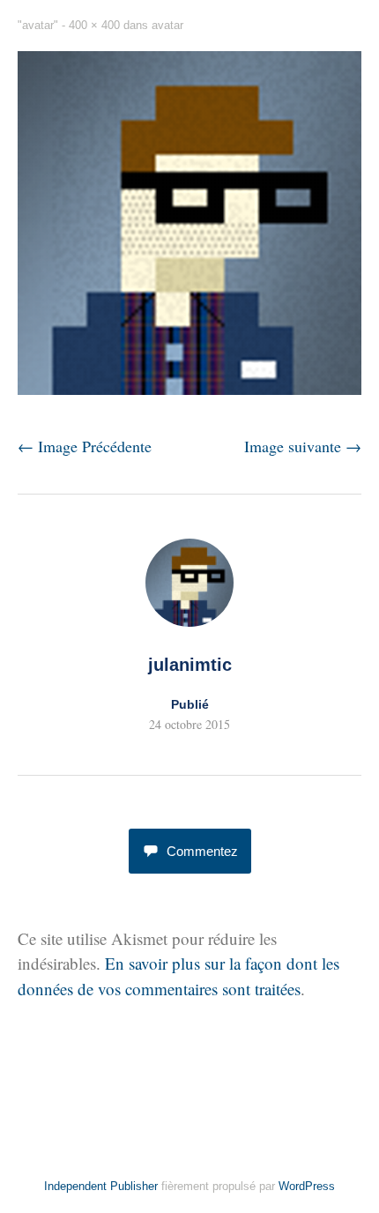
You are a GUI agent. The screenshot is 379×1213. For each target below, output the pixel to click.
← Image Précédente (85, 446)
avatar (167, 25)
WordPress (307, 1186)
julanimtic (190, 664)
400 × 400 (94, 25)
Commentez (202, 851)
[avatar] (189, 388)
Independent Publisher (101, 1186)
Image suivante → (302, 446)
